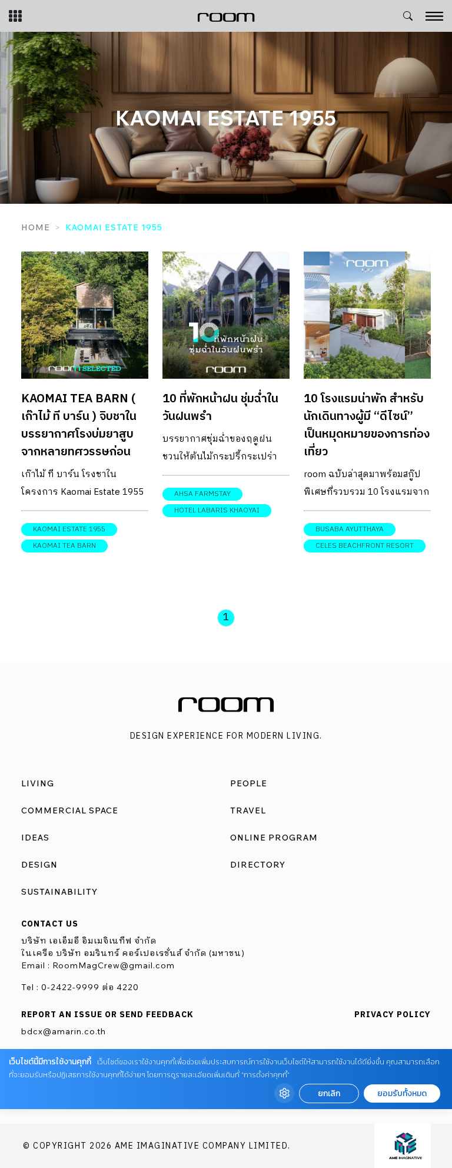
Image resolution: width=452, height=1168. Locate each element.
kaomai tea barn (64, 545)
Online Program (274, 837)
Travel (248, 810)
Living (37, 783)
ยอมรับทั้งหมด (402, 1093)
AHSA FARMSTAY (202, 493)
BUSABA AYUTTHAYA (349, 529)
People (248, 783)
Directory (257, 864)
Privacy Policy (392, 1014)
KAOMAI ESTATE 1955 (69, 529)
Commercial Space (69, 810)
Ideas (35, 837)
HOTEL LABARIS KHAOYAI (217, 510)
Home (35, 227)
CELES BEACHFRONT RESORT (364, 545)
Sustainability (59, 891)
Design (39, 864)
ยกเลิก (329, 1093)
